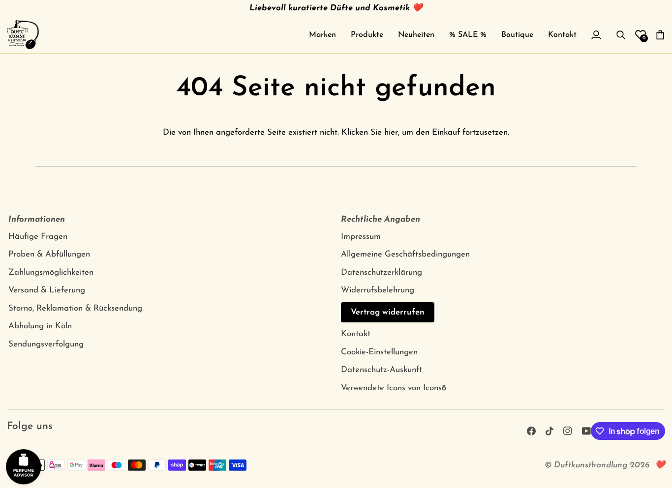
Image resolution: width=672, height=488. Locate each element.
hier (391, 132)
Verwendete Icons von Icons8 (393, 388)
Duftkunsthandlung (590, 465)
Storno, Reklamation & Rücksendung (75, 308)
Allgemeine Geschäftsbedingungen (405, 254)
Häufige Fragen (37, 236)
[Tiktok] (549, 431)
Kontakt (355, 334)
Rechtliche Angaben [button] (380, 219)
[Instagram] (567, 431)
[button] (322, 34)
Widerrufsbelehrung (377, 290)
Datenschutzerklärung (381, 272)
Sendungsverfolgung (46, 344)
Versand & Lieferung (46, 290)
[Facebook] (531, 431)
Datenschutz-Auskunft (381, 370)
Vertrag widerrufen (388, 312)
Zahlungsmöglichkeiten (50, 272)
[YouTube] (586, 431)
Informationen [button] (36, 219)
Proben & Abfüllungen (49, 254)
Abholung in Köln (40, 326)
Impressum (361, 236)
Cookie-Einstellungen (379, 352)
